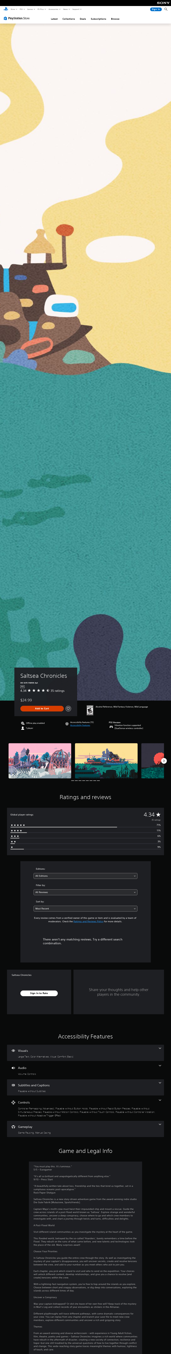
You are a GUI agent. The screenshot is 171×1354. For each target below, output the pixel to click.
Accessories (53, 9)
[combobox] (85, 876)
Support (75, 9)
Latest (54, 18)
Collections (68, 18)
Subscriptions (98, 18)
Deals (83, 18)
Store (13, 9)
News (65, 9)
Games (30, 9)
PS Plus (40, 9)
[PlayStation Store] (17, 18)
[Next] (164, 761)
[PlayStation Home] (6, 9)
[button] (80, 725)
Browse (115, 18)
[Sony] (163, 5)
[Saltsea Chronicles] (40, 760)
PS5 (21, 9)
